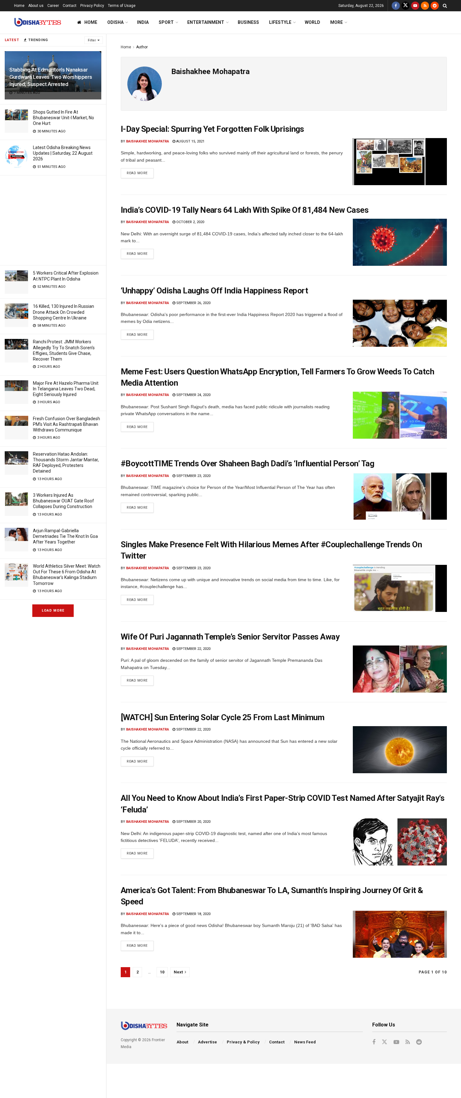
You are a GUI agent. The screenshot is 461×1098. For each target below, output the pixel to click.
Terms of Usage (121, 5)
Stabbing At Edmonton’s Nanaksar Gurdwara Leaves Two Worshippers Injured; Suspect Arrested (50, 77)
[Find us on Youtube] (415, 5)
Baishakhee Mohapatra (147, 141)
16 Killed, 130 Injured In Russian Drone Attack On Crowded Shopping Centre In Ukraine (63, 312)
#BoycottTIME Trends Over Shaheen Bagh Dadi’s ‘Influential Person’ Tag (247, 463)
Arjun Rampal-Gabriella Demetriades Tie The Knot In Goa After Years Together (65, 536)
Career (53, 5)
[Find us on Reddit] (435, 5)
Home (19, 5)
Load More (53, 610)
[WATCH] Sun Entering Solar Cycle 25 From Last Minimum (222, 717)
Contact (70, 5)
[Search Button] (445, 5)
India (143, 22)
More (336, 22)
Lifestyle (280, 22)
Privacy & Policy (243, 1042)
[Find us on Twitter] (405, 5)
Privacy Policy (92, 5)
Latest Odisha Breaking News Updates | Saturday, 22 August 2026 (63, 153)
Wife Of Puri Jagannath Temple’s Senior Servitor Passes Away (230, 636)
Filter (92, 40)
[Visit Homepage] (37, 22)
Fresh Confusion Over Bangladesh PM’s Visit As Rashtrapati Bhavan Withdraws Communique (66, 424)
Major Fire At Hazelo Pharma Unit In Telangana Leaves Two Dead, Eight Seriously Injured (65, 389)
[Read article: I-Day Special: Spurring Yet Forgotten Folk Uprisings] (400, 161)
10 (162, 972)
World (312, 22)
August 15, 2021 (189, 141)
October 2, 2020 (189, 222)
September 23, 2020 (192, 476)
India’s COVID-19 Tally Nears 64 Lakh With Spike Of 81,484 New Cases (244, 210)
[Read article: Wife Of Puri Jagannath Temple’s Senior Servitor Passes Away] (400, 669)
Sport (166, 22)
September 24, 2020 (192, 395)
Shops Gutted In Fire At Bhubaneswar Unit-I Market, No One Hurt (63, 118)
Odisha (115, 22)
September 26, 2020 (192, 303)
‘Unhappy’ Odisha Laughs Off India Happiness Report (214, 290)
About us (36, 5)
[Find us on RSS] (425, 5)
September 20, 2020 (192, 822)
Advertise (207, 1042)
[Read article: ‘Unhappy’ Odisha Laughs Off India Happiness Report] (400, 323)
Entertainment (205, 22)
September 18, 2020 (192, 914)
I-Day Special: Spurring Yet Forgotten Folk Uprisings (212, 129)
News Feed (305, 1042)
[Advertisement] (53, 219)
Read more (140, 171)
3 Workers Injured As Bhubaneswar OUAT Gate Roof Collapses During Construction (63, 501)
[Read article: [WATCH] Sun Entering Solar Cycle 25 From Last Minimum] (400, 749)
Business (248, 22)
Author (142, 47)
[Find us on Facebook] (396, 5)
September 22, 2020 (192, 649)
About (182, 1042)
